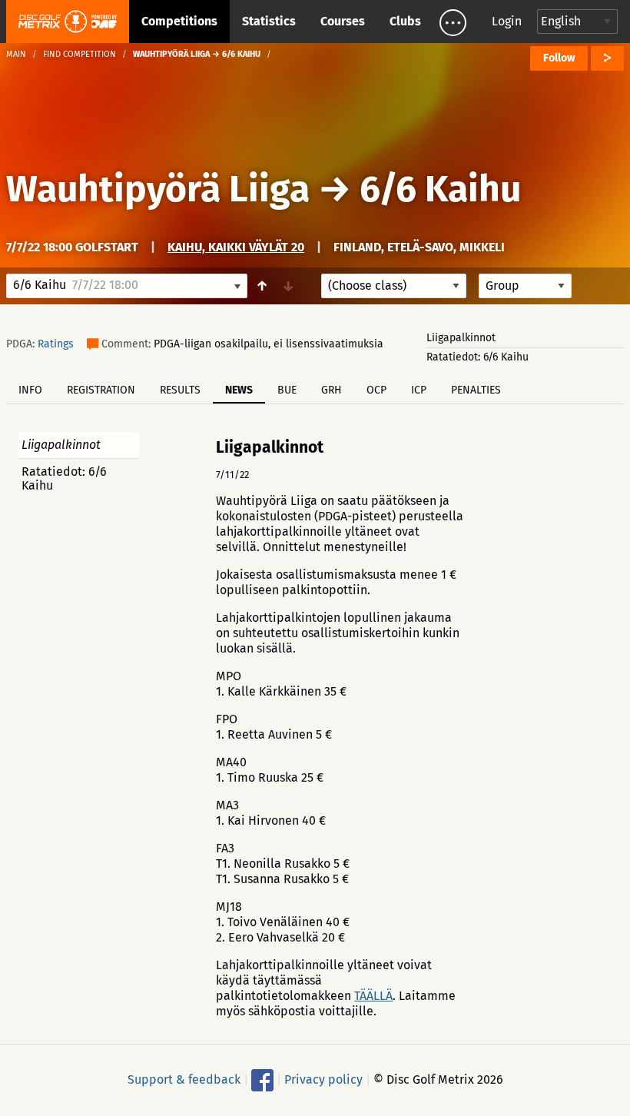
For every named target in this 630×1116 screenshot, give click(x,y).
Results (180, 390)
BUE (287, 390)
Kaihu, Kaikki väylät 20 (235, 247)
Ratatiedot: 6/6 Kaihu (477, 357)
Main (16, 54)
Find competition (79, 54)
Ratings (56, 343)
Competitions (179, 21)
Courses (342, 21)
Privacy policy (323, 1079)
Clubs (405, 21)
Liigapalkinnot (461, 337)
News (239, 390)
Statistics (269, 21)
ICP (418, 390)
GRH (331, 390)
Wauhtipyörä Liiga (158, 189)
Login (507, 21)
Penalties (476, 390)
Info (30, 390)
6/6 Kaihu (440, 189)
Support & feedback (184, 1079)
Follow (559, 58)
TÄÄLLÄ (373, 995)
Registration (101, 390)
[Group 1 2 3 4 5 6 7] (525, 286)
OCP (376, 390)
